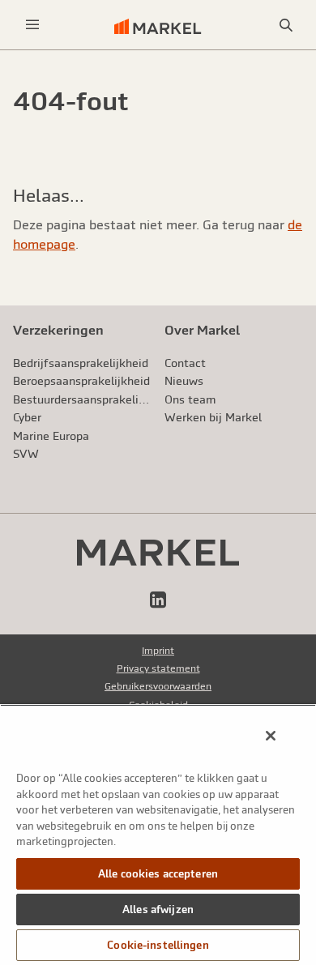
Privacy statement (158, 668)
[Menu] (32, 25)
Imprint (158, 650)
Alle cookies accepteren (158, 874)
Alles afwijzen (158, 909)
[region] (158, 834)
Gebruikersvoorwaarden (158, 686)
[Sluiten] (270, 736)
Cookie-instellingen (157, 945)
